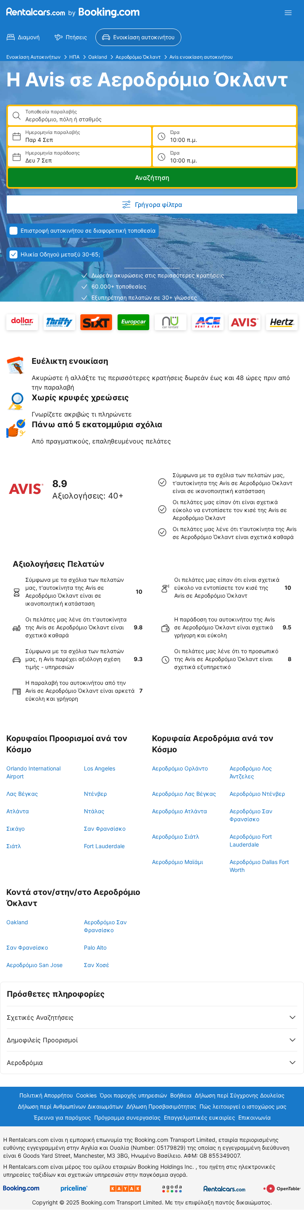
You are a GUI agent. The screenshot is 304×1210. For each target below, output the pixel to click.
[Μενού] (288, 12)
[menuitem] (23, 37)
